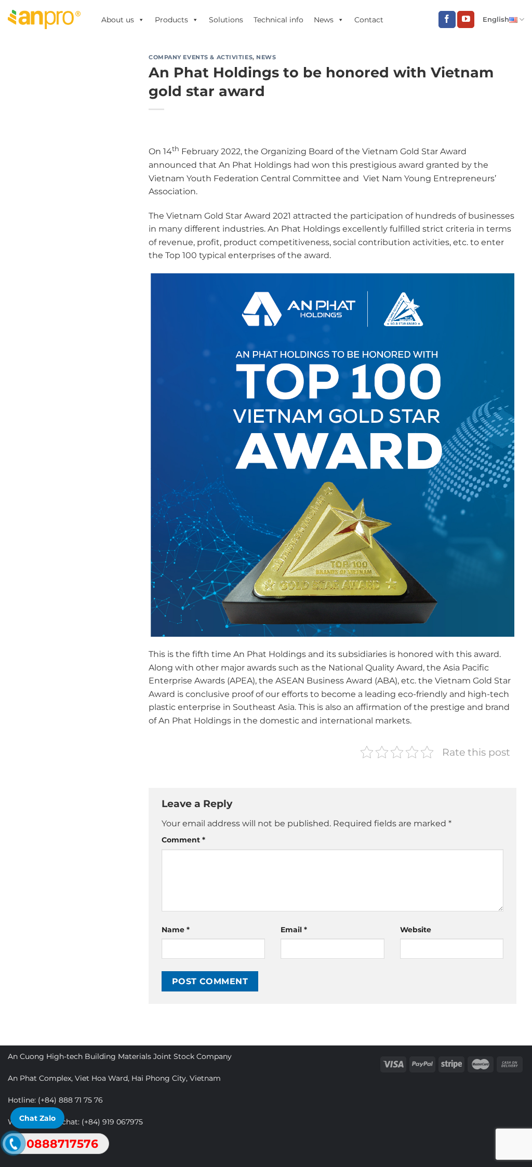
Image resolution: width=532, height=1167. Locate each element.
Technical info (278, 19)
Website (415, 929)
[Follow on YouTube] (465, 20)
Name (176, 929)
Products (171, 19)
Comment (183, 839)
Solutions (226, 19)
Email (294, 929)
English (496, 19)
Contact (368, 19)
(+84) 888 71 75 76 (70, 1100)
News (324, 19)
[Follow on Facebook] (447, 20)
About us (117, 19)
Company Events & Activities (200, 57)
